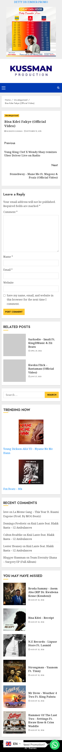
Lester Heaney (12, 546)
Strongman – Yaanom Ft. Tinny (43, 669)
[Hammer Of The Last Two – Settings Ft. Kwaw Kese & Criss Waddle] (14, 722)
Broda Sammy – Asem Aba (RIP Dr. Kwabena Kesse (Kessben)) (43, 592)
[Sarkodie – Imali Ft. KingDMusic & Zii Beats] (14, 345)
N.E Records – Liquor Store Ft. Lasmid (42, 643)
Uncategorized (11, 115)
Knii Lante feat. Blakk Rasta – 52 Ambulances (28, 537)
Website (8, 282)
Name (8, 257)
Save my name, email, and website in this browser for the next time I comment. (30, 300)
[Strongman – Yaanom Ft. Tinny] (14, 671)
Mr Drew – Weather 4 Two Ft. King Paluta (42, 694)
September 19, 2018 (33, 131)
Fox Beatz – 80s (12, 489)
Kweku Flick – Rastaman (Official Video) (41, 368)
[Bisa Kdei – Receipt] (14, 619)
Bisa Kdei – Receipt (41, 618)
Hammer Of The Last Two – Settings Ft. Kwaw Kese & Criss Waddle (42, 720)
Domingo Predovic (15, 523)
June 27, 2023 (36, 376)
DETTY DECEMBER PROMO (31, 2)
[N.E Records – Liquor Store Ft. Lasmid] (14, 645)
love (6, 512)
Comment (10, 212)
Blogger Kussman (14, 131)
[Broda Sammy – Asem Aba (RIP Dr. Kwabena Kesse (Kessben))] (14, 594)
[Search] (58, 87)
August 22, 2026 (37, 600)
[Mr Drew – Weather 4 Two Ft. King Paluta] (14, 696)
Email (8, 270)
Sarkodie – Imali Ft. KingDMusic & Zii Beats (41, 343)
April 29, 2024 (36, 351)
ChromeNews (48, 744)
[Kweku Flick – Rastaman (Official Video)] (14, 370)
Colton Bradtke (12, 535)
